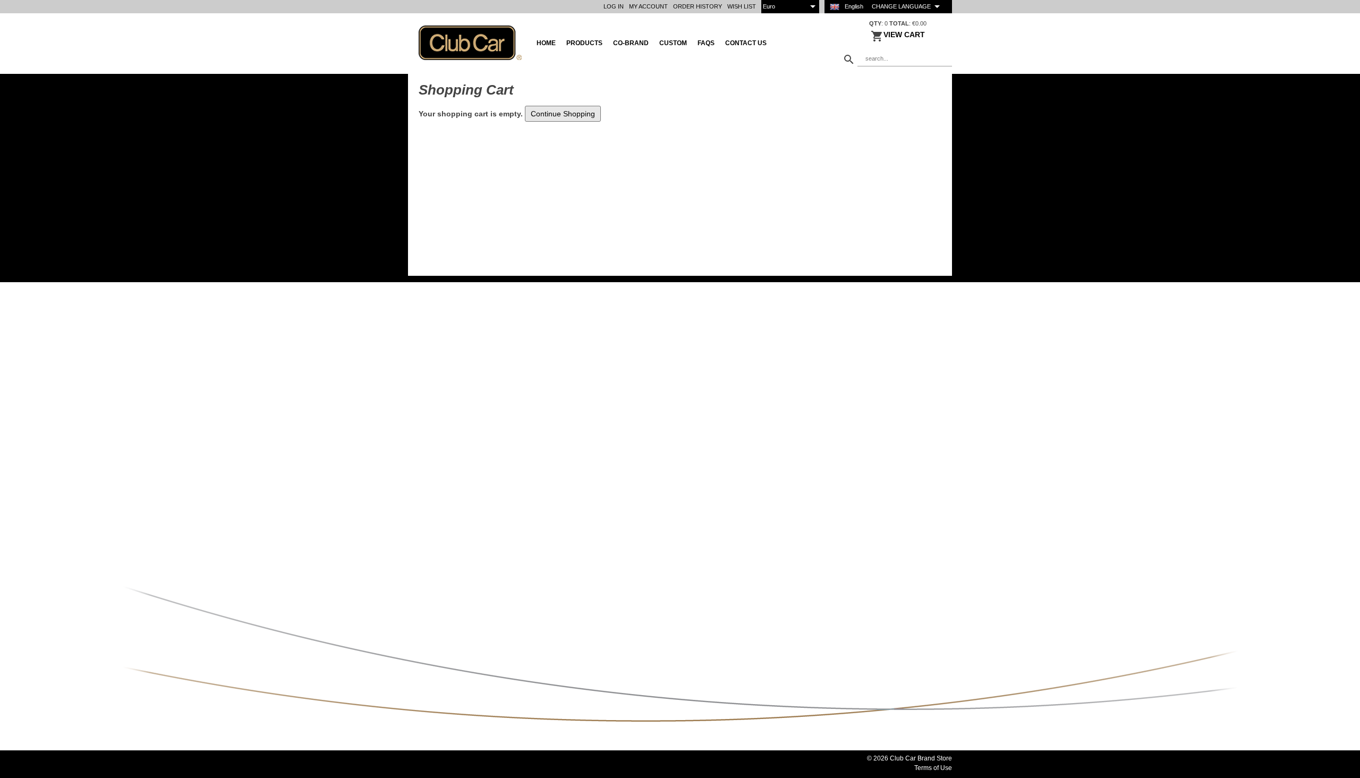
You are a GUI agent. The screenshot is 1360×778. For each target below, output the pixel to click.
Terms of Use (933, 768)
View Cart (904, 34)
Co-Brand (631, 43)
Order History (697, 6)
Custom (673, 43)
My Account (648, 6)
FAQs (706, 43)
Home (546, 43)
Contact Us (746, 43)
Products (584, 43)
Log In (614, 6)
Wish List (741, 6)
